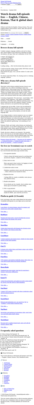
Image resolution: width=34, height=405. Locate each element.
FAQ (19, 2)
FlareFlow (6, 383)
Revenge (6, 370)
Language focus (5, 58)
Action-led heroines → (8, 141)
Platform (3, 60)
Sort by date (4, 61)
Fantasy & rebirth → (18, 142)
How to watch (8, 2)
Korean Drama (8, 365)
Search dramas (4, 32)
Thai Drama (7, 367)
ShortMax (6, 378)
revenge (7, 34)
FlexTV (6, 381)
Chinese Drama (8, 364)
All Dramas (7, 362)
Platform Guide (8, 390)
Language (3, 4)
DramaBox (7, 375)
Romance (6, 368)
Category (3, 56)
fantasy (7, 36)
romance (3, 36)
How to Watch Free (9, 388)
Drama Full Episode (6, 1)
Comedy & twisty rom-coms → (22, 141)
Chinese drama (27, 34)
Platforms (15, 2)
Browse (3, 2)
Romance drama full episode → (9, 139)
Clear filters (4, 63)
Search (19, 4)
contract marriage (14, 34)
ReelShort (6, 377)
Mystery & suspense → (7, 142)
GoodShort (7, 380)
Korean (21, 34)
